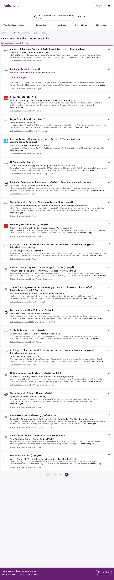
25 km (80, 16)
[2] (67, 475)
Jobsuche (5, 33)
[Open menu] (109, 5)
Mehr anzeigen (93, 57)
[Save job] (109, 49)
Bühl (14, 33)
